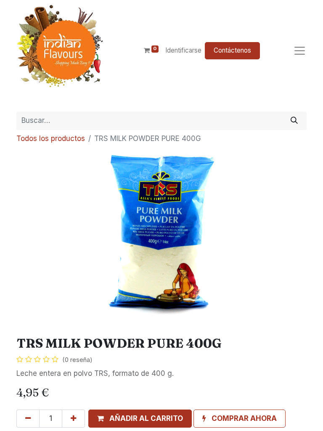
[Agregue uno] (73, 419)
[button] (140, 419)
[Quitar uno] (28, 419)
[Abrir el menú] (300, 50)
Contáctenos (232, 50)
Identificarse (183, 50)
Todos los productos (50, 138)
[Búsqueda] (294, 121)
